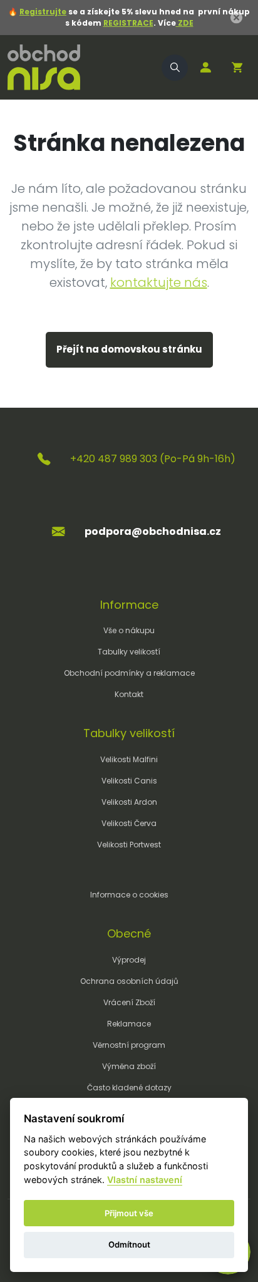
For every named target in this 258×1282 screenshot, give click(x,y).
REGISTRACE (128, 23)
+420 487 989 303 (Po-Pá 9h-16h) (152, 459)
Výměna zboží (129, 1066)
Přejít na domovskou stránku (129, 349)
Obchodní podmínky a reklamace (129, 673)
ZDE (185, 23)
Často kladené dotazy (129, 1087)
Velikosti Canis (129, 780)
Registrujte (42, 11)
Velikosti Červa (129, 823)
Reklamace (129, 1023)
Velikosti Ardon (129, 802)
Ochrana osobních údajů (129, 981)
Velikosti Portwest (129, 844)
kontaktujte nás (158, 282)
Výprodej (129, 959)
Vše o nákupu (129, 630)
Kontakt (129, 694)
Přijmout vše (129, 1213)
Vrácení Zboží (129, 1002)
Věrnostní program (129, 1045)
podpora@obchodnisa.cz (153, 531)
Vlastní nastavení (144, 1179)
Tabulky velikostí (129, 651)
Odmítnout (129, 1244)
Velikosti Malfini (129, 759)
